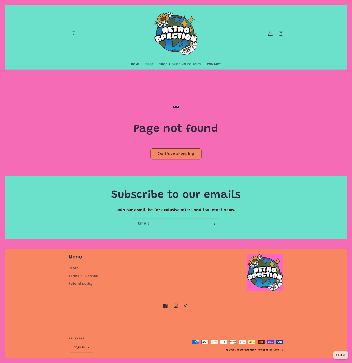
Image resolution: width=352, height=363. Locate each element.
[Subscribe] (213, 223)
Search (74, 268)
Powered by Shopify (270, 350)
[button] (74, 33)
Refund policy (81, 284)
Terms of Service (83, 276)
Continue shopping (176, 154)
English (79, 347)
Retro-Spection (247, 350)
